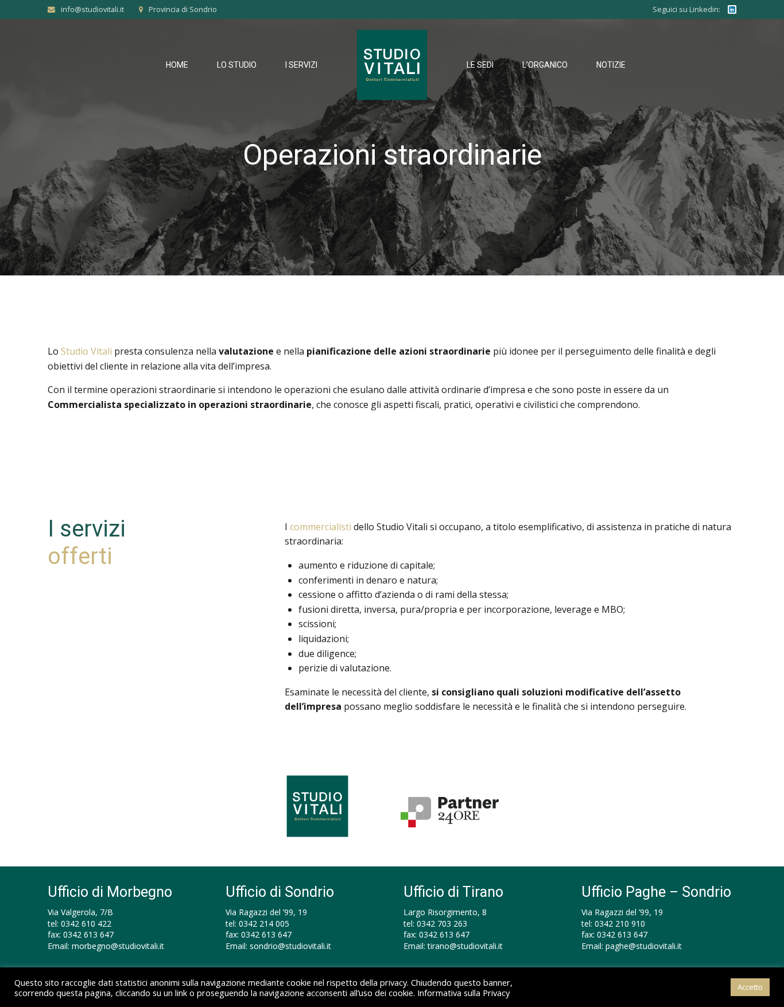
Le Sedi (480, 64)
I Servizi (301, 64)
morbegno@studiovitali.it (118, 945)
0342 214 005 (264, 923)
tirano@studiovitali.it (465, 945)
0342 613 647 (88, 934)
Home (177, 64)
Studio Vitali (86, 351)
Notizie (611, 64)
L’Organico (545, 64)
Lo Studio (237, 64)
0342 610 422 (86, 923)
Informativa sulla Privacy (463, 992)
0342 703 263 (442, 923)
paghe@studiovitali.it (644, 945)
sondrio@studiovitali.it (290, 945)
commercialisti (320, 526)
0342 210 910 (620, 923)
